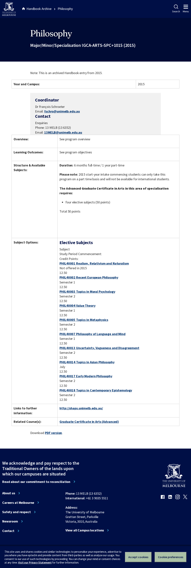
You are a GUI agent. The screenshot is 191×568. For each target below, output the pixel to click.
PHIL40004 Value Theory (77, 305)
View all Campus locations (84, 530)
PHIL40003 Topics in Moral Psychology (87, 291)
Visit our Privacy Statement (34, 562)
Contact (8, 531)
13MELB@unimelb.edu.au (63, 132)
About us (8, 493)
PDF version (53, 433)
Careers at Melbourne (18, 503)
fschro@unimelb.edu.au (62, 111)
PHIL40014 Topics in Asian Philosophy (87, 362)
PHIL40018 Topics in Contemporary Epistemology (96, 390)
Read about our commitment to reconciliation (36, 482)
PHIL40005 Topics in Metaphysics (84, 320)
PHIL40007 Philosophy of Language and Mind (92, 334)
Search (176, 11)
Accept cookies (138, 557)
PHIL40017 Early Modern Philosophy (86, 376)
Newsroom (10, 521)
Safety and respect (16, 512)
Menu (186, 11)
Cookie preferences (170, 557)
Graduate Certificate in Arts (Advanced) (89, 421)
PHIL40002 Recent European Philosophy (89, 277)
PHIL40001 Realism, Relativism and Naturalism (94, 263)
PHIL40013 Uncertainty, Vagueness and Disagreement (99, 348)
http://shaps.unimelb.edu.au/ (81, 408)
